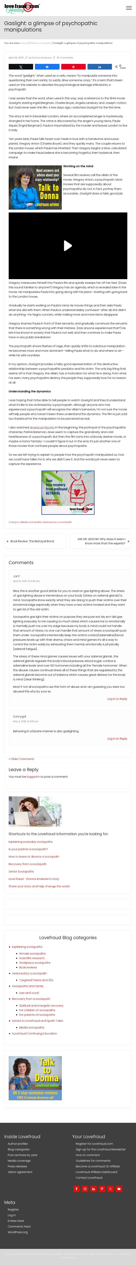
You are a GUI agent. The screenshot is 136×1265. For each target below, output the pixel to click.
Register (13, 1210)
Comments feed (19, 1226)
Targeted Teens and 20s (36, 980)
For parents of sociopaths (37, 1015)
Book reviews (28, 967)
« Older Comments (21, 759)
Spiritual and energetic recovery (41, 1006)
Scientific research (32, 958)
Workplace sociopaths (34, 963)
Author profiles (18, 1144)
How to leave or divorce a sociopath (34, 857)
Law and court (29, 993)
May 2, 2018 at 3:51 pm (25, 721)
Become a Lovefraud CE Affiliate (98, 1166)
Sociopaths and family (28, 986)
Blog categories (19, 1149)
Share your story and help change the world (39, 886)
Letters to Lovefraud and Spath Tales (37, 1021)
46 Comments (65, 57)
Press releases (17, 1166)
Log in (12, 1215)
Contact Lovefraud (89, 1178)
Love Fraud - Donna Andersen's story (34, 879)
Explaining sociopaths (27, 947)
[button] (129, 8)
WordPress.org (18, 1232)
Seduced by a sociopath (57, 522)
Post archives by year (22, 1155)
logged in (33, 777)
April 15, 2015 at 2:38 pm (26, 581)
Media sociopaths (31, 522)
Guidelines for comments (93, 1161)
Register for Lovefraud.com (94, 1144)
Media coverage (19, 1161)
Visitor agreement (20, 1172)
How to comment (88, 1155)
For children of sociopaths (37, 1010)
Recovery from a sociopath (28, 864)
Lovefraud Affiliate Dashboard (96, 1172)
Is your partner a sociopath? (28, 849)
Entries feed (16, 1221)
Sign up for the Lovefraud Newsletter (101, 1149)
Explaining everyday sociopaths (31, 842)
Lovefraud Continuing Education (34, 1033)
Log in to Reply (117, 699)
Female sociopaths (32, 954)
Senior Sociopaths (21, 871)
